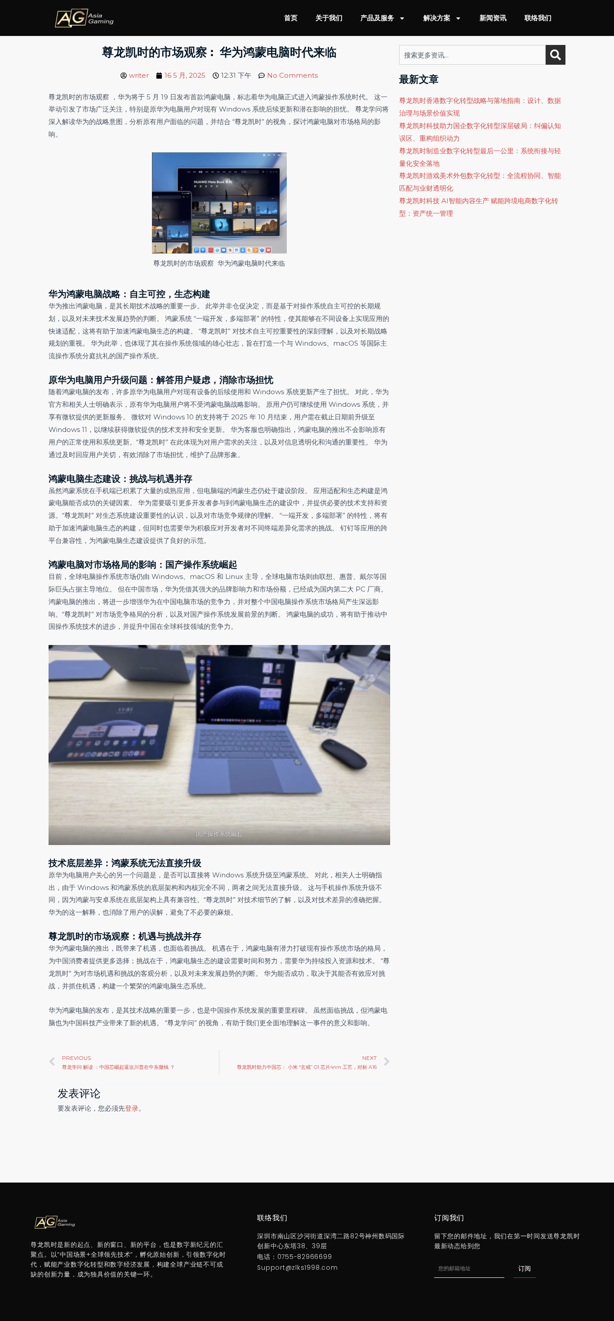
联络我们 (538, 18)
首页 (291, 18)
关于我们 (329, 18)
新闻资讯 (493, 18)
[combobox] (472, 55)
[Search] (555, 55)
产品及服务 (377, 18)
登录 (131, 1108)
